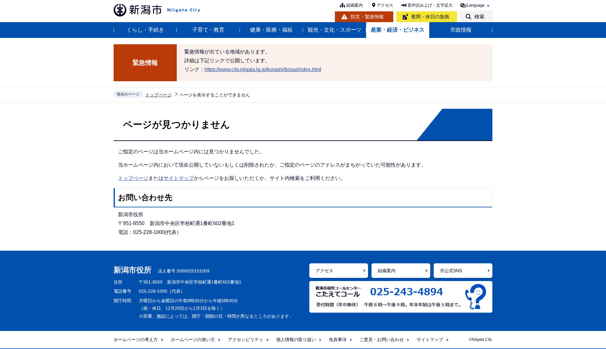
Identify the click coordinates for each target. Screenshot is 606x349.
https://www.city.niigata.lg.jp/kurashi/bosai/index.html (263, 69)
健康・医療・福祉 (271, 30)
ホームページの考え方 (136, 339)
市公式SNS (451, 270)
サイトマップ (178, 178)
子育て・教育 (208, 30)
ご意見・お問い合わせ (381, 339)
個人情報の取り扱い (296, 339)
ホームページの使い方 (193, 339)
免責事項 (338, 339)
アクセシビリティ (245, 339)
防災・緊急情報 (367, 16)
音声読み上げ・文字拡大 (430, 5)
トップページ (158, 94)
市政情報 (461, 30)
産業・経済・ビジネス (398, 30)
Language (475, 5)
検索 (479, 16)
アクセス (385, 5)
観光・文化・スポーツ (334, 30)
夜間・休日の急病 (430, 16)
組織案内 (354, 5)
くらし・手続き (145, 30)
